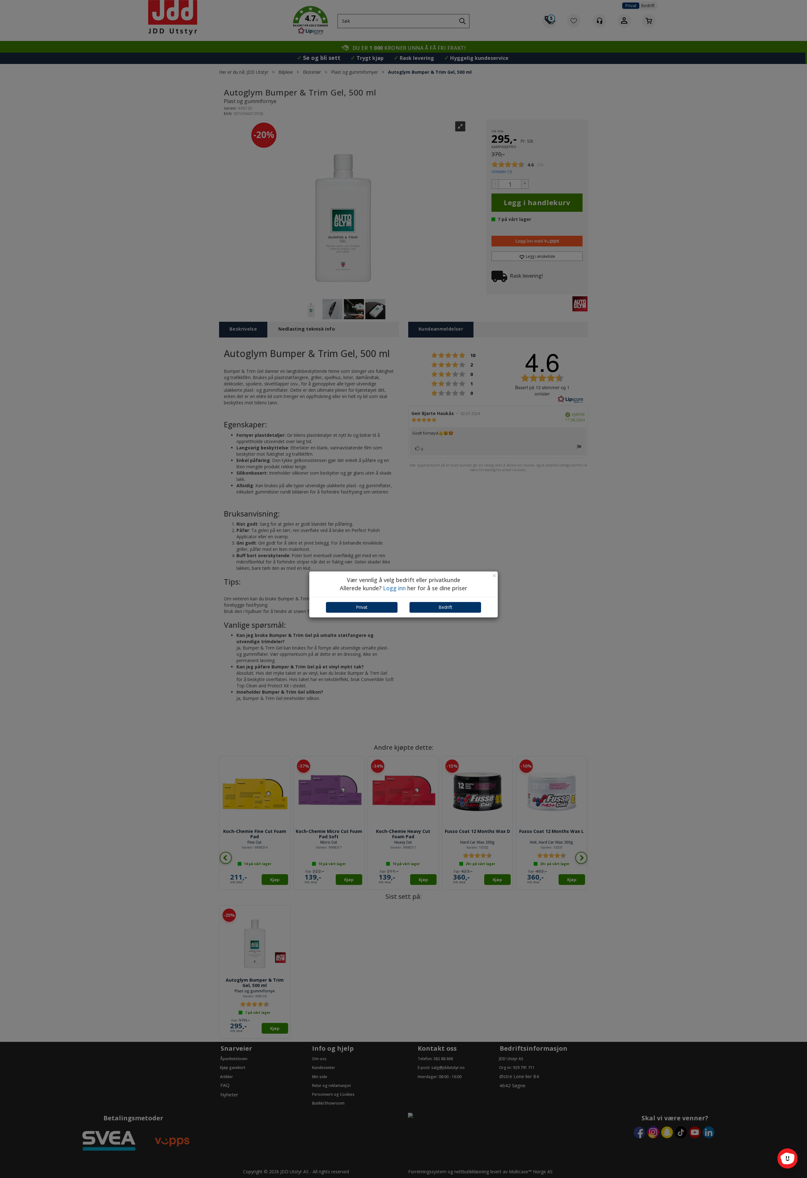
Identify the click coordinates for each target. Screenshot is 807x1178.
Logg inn (394, 588)
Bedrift (445, 607)
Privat (362, 607)
